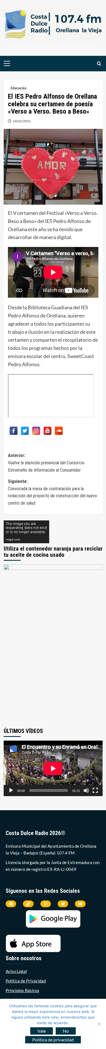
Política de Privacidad (26, 980)
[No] (99, 1024)
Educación (18, 88)
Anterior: (46, 462)
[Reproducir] (11, 790)
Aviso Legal (16, 971)
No (66, 1030)
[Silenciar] (86, 790)
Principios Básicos (22, 990)
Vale (41, 1030)
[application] (53, 768)
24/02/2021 (22, 121)
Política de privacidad (53, 1039)
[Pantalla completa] (95, 790)
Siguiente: (52, 492)
